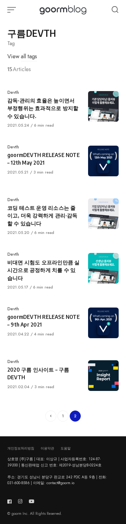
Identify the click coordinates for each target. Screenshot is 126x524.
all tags (29, 56)
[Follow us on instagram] (20, 501)
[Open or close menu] (12, 10)
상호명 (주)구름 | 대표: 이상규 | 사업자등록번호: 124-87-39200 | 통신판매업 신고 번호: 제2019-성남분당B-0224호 (54, 462)
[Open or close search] (115, 10)
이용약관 (47, 448)
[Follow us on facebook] (10, 501)
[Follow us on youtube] (31, 501)
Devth (13, 92)
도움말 (66, 448)
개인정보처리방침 (20, 448)
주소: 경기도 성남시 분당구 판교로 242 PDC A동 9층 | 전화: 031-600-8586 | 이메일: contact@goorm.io (57, 480)
